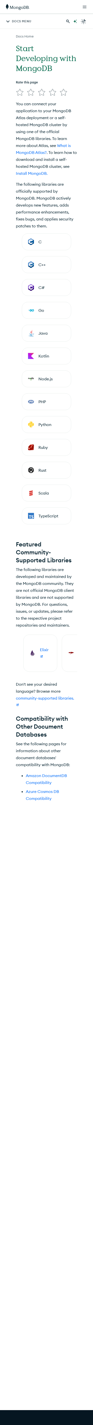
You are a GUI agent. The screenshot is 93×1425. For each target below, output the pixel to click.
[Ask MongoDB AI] (75, 21)
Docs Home (25, 36)
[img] (20, 92)
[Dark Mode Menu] (83, 21)
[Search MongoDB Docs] (67, 21)
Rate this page (27, 82)
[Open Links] (84, 7)
